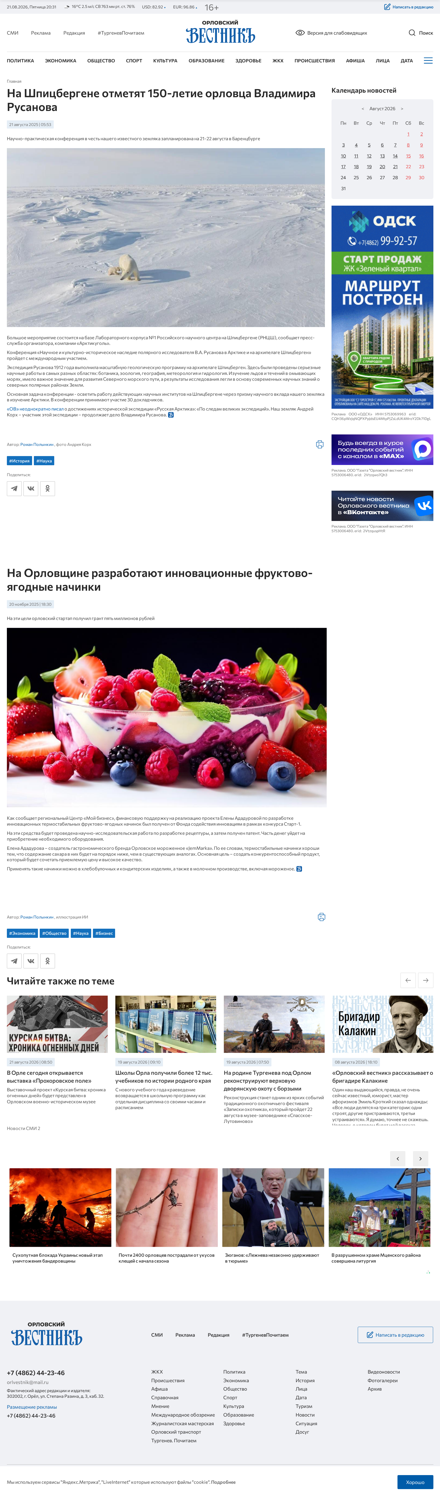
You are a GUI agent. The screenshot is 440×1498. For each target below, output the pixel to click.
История (305, 1380)
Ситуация (306, 1423)
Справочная (164, 1397)
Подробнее (223, 1482)
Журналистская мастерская (182, 1423)
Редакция (74, 33)
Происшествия (315, 60)
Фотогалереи (383, 1380)
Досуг (302, 1432)
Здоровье (249, 60)
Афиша (355, 60)
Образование (207, 60)
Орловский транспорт (176, 1432)
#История (19, 460)
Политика (20, 60)
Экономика (60, 60)
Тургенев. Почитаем (174, 1440)
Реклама (41, 33)
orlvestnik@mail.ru (28, 1382)
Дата (407, 60)
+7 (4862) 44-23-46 (36, 1372)
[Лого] (220, 32)
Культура (165, 60)
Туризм (304, 1406)
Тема (301, 1371)
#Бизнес (104, 933)
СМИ (12, 33)
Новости (305, 1414)
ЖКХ (278, 60)
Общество (101, 60)
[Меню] (427, 60)
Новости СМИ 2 (23, 1128)
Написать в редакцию (413, 6)
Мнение (160, 1406)
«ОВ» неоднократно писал (35, 409)
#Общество (54, 933)
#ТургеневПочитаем (121, 33)
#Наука (44, 460)
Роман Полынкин (36, 444)
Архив (375, 1389)
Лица (383, 60)
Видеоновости (384, 1371)
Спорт (134, 60)
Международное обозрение (183, 1414)
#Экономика (22, 933)
